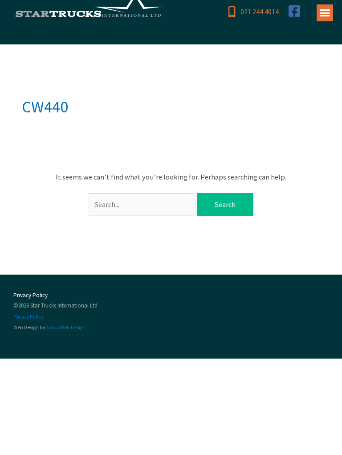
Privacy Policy (30, 295)
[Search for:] (143, 204)
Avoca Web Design (66, 327)
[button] (325, 12)
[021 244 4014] (232, 11)
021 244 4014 (259, 11)
